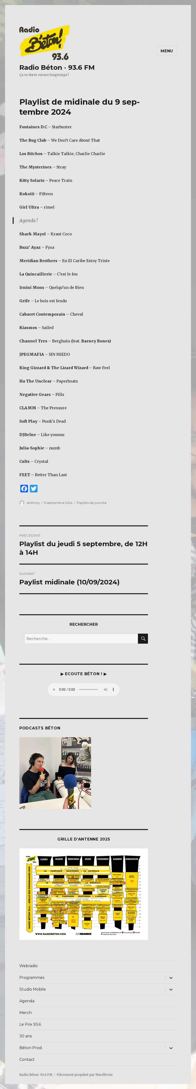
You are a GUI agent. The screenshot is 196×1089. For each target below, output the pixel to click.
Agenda (26, 1001)
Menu (167, 51)
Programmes (31, 977)
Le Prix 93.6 (30, 1024)
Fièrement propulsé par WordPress (85, 1075)
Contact (27, 1059)
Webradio (28, 966)
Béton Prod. (31, 1048)
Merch (25, 1012)
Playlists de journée (92, 503)
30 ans (25, 1036)
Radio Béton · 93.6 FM (57, 67)
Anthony (33, 503)
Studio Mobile (32, 989)
